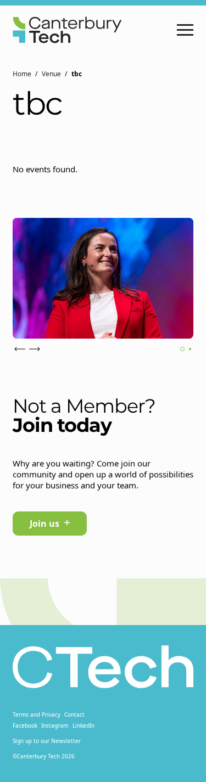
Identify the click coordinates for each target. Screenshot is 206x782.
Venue (51, 73)
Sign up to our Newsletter (47, 741)
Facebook (25, 725)
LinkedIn (83, 725)
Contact (74, 714)
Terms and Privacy (36, 714)
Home (22, 73)
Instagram (54, 725)
